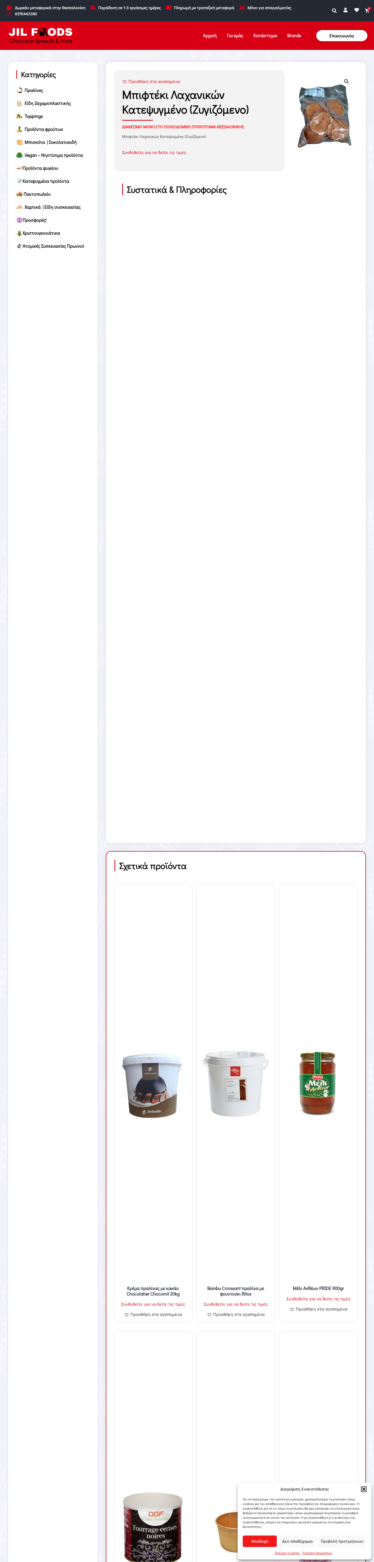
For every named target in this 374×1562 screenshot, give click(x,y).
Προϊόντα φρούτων (43, 129)
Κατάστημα (265, 35)
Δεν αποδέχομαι (297, 1541)
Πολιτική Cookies (287, 1553)
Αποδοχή (259, 1541)
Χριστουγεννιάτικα (41, 233)
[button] (363, 1489)
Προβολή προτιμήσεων (342, 1541)
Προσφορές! (35, 220)
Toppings (33, 116)
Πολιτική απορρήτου (317, 1553)
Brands (294, 35)
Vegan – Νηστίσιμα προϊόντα (53, 155)
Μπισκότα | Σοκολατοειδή (50, 142)
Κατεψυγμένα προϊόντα (46, 181)
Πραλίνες (33, 90)
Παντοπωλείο (37, 194)
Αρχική (210, 35)
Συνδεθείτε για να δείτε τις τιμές (154, 152)
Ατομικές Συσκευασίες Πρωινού (53, 246)
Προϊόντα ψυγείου (40, 168)
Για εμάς (235, 35)
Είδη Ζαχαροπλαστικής (47, 103)
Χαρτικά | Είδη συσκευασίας (52, 207)
